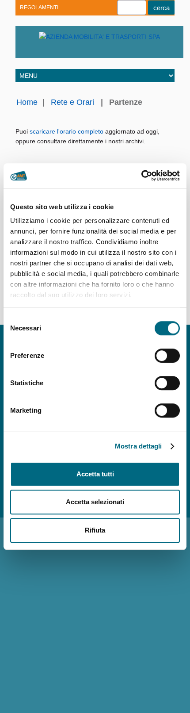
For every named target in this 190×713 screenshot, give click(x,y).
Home (27, 102)
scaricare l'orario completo (66, 131)
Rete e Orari (72, 102)
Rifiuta (95, 530)
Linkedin (45, 50)
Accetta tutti (95, 474)
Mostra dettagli (138, 446)
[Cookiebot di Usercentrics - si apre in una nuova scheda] (141, 175)
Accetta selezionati (95, 502)
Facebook (76, 50)
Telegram (60, 50)
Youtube (29, 50)
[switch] (167, 356)
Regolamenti (39, 7)
